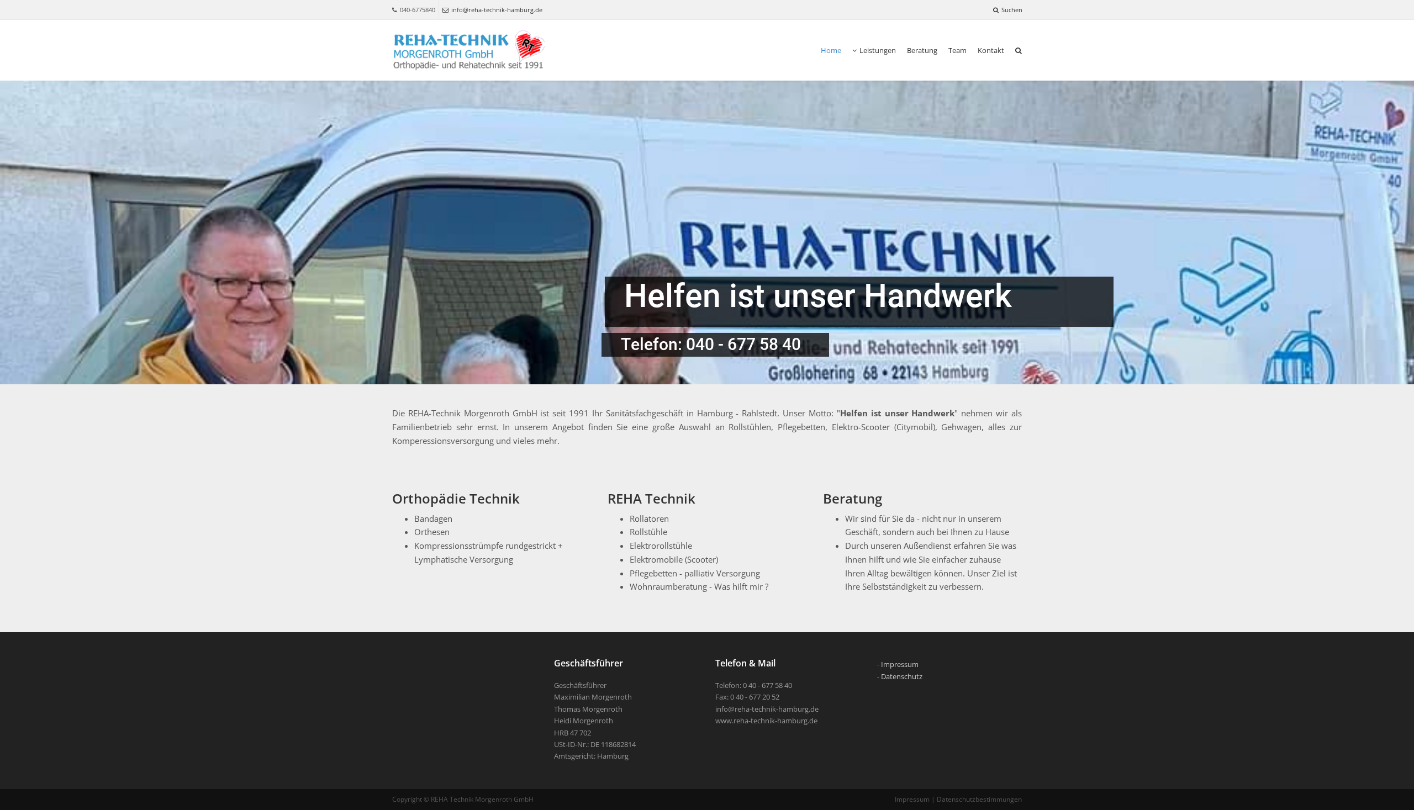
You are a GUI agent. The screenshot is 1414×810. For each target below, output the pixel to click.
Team (957, 50)
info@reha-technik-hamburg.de (496, 10)
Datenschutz (901, 676)
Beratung (922, 50)
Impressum (900, 664)
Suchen (1011, 10)
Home (831, 50)
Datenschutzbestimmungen (979, 799)
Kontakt (991, 50)
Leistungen (877, 50)
